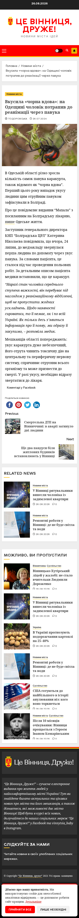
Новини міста (14, 94)
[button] (4, 50)
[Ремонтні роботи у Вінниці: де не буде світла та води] (17, 525)
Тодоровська (17, 119)
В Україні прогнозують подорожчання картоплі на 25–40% (53, 636)
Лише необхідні (53, 909)
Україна (37, 627)
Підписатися (74, 51)
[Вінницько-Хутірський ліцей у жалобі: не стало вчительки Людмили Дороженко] (17, 576)
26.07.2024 (40, 119)
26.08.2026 (43, 504)
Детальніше (33, 901)
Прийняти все (20, 909)
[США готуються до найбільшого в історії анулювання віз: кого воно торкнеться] (17, 696)
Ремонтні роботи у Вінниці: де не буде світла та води (54, 524)
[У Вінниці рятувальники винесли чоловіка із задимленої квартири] (17, 495)
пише (10, 221)
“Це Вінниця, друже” (30, 875)
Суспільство (54, 566)
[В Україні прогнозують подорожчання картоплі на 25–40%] (17, 636)
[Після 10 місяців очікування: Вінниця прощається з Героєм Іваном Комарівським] (17, 726)
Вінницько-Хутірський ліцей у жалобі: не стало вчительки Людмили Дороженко (53, 577)
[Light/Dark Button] (59, 51)
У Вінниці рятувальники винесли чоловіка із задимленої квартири (53, 494)
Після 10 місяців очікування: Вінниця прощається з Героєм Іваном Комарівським (51, 727)
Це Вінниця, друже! (44, 26)
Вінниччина (39, 566)
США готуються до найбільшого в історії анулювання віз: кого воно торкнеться (50, 697)
